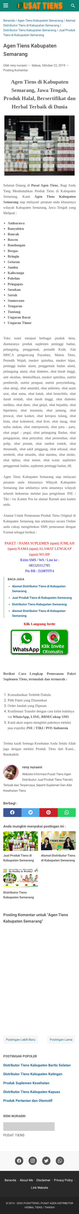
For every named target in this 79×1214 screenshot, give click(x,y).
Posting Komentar (15, 70)
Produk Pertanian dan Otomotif (27, 1101)
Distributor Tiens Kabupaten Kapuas (31, 1092)
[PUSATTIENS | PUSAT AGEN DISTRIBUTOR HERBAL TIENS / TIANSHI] (39, 5)
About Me (26, 1180)
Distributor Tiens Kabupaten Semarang (39, 604)
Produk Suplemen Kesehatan (26, 1083)
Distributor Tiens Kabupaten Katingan (32, 1074)
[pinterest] (49, 812)
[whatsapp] (67, 812)
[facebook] (12, 812)
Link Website (39, 1187)
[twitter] (31, 812)
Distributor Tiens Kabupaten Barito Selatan (37, 1065)
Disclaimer (43, 1180)
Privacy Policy (63, 1180)
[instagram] (33, 1161)
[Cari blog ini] (73, 5)
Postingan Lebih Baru (20, 1039)
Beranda (10, 1180)
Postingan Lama (61, 1039)
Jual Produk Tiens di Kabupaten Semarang (42, 597)
